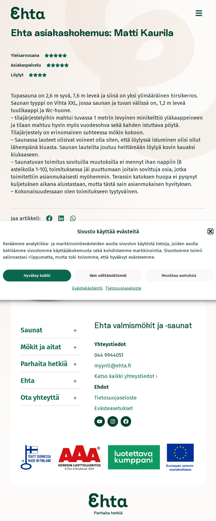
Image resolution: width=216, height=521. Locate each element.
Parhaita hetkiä (44, 364)
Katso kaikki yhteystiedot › (126, 376)
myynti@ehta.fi (112, 365)
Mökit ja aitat (41, 347)
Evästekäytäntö (87, 288)
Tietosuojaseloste (123, 288)
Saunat (31, 330)
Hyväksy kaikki (37, 275)
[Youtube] (99, 421)
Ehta (28, 381)
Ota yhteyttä (40, 398)
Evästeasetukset (113, 408)
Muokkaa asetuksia (179, 275)
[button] (210, 231)
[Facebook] (126, 421)
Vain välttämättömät (108, 275)
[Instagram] (112, 421)
